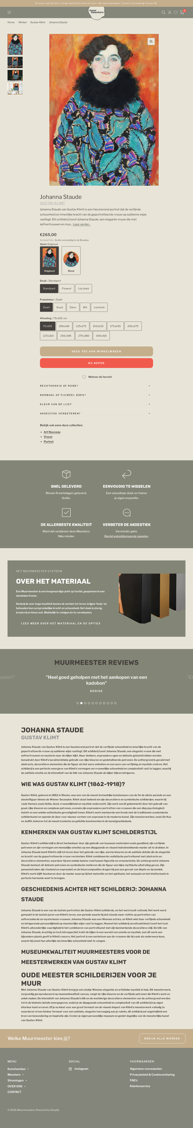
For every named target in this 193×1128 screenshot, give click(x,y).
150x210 (98, 326)
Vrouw (48, 436)
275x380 (84, 335)
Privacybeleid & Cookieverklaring (152, 1074)
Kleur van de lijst (56, 404)
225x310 (48, 335)
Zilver (73, 307)
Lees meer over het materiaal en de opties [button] (61, 623)
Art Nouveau (52, 432)
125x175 (81, 326)
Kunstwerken (17, 1069)
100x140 (64, 326)
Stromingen (16, 1080)
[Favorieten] (175, 12)
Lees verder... (81, 224)
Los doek (83, 288)
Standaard (49, 288)
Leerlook (99, 307)
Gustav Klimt (37, 22)
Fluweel (66, 288)
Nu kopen (96, 363)
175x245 (115, 326)
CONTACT (14, 1092)
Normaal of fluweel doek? (63, 395)
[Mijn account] (170, 12)
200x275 (133, 326)
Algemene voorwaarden (146, 1069)
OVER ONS (15, 1086)
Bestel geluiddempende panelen (126, 536)
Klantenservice (140, 1086)
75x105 (47, 326)
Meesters (14, 1074)
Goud (59, 307)
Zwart (46, 307)
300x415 (101, 335)
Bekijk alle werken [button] (162, 1038)
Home (11, 22)
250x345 (66, 335)
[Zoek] (163, 12)
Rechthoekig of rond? (59, 385)
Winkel (22, 22)
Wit (85, 307)
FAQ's (134, 1080)
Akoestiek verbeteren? (60, 413)
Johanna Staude (58, 22)
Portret (49, 441)
